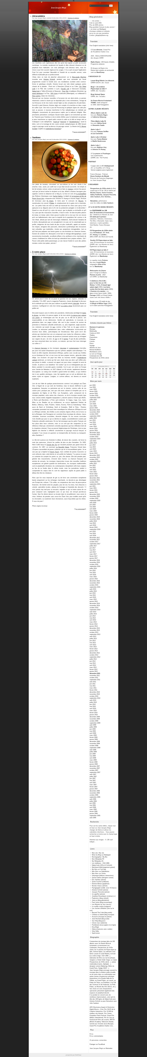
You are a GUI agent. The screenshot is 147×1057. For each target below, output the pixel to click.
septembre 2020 (95, 500)
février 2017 (93, 556)
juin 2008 (93, 754)
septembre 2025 (95, 397)
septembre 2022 (95, 461)
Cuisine (92, 341)
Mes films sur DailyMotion (100, 871)
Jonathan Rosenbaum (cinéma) (102, 896)
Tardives (36, 137)
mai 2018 (93, 533)
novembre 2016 (95, 562)
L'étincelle (75, 303)
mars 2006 (93, 809)
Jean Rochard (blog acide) (100, 919)
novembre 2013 (95, 630)
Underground (109, 166)
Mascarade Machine (79, 77)
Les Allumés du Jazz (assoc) (101, 904)
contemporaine (74, 348)
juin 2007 (93, 778)
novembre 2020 (95, 496)
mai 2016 (93, 572)
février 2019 (93, 527)
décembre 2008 (95, 741)
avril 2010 (93, 708)
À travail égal (105, 285)
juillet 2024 (93, 418)
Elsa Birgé (95, 927)
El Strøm (50, 201)
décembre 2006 (95, 791)
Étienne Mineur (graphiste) (100, 884)
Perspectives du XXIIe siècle (102, 230)
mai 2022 (93, 467)
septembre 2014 (95, 610)
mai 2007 (93, 780)
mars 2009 (93, 735)
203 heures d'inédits (107, 62)
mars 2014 (93, 622)
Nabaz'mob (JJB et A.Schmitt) (102, 865)
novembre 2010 (95, 694)
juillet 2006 (93, 801)
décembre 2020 (95, 494)
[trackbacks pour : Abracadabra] (85, 132)
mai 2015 (93, 595)
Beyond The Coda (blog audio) (102, 912)
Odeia (52, 203)
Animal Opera (100, 94)
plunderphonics (74, 122)
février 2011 (93, 690)
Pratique (92, 339)
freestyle (63, 122)
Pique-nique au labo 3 (100, 250)
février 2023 (93, 453)
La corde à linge (66, 306)
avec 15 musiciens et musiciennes (102, 212)
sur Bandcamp (102, 277)
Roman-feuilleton (95, 350)
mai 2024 (93, 422)
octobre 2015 (94, 585)
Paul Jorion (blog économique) (102, 902)
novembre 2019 (95, 519)
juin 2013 (93, 640)
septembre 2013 (95, 634)
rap (56, 339)
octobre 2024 (94, 414)
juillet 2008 (93, 752)
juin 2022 (93, 465)
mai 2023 (93, 447)
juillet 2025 (93, 400)
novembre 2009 (95, 719)
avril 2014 (93, 620)
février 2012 (93, 669)
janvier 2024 (94, 430)
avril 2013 (93, 645)
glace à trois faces (96, 293)
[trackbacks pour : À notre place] (85, 509)
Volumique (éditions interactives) (102, 875)
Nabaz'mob (36, 91)
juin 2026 (93, 385)
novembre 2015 (95, 583)
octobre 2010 (94, 696)
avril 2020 (93, 509)
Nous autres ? (36, 96)
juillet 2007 (93, 776)
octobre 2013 (94, 632)
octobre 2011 (94, 677)
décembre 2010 (95, 692)
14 (99, 373)
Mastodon (109, 1048)
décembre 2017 (95, 537)
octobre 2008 (94, 745)
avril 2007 (93, 782)
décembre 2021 (95, 478)
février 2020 (93, 513)
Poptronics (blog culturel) (100, 898)
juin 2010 (93, 704)
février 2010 (93, 712)
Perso (91, 343)
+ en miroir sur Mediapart (97, 29)
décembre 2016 (95, 560)
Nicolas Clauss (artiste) (99, 886)
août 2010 (93, 700)
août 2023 (93, 441)
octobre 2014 (94, 607)
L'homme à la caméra (97, 291)
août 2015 (93, 589)
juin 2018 (93, 531)
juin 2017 (93, 548)
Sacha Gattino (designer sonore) (102, 877)
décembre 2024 (95, 410)
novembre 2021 (95, 480)
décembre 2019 (95, 517)
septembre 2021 (95, 484)
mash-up (56, 122)
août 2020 (93, 502)
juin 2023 (93, 445)
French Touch (54, 452)
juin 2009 (93, 729)
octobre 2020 (94, 498)
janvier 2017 (94, 558)
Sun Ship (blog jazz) (98, 921)
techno (66, 339)
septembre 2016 (95, 566)
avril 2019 (93, 525)
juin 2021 (93, 486)
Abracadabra (38, 16)
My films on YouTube (99, 869)
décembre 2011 (95, 673)
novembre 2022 (95, 457)
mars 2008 (93, 760)
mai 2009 (93, 731)
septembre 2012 (95, 657)
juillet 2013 (93, 638)
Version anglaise (96, 170)
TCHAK (93, 103)
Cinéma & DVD (95, 333)
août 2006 (93, 799)
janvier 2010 (94, 715)
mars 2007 (93, 785)
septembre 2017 (95, 544)
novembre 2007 (95, 768)
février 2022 (93, 474)
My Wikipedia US (97, 861)
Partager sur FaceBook (97, 1044)
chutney (70, 189)
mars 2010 (93, 710)
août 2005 (93, 817)
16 (106, 373)
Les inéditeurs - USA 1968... (101, 863)
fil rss (91, 1034)
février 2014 (93, 624)
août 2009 (93, 725)
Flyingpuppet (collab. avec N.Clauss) (104, 888)
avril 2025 (93, 404)
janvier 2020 (94, 515)
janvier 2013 (94, 651)
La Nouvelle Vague (62, 447)
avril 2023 (93, 449)
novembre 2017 (95, 539)
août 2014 (93, 612)
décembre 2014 (95, 603)
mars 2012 (93, 667)
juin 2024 (93, 420)
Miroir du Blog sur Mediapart (101, 855)
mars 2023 (93, 451)
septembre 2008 (95, 748)
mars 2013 (93, 647)
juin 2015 (93, 593)
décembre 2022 (95, 455)
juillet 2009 (93, 727)
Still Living (53, 93)
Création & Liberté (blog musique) (103, 914)
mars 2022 (93, 472)
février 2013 (93, 649)
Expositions (93, 337)
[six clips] (89, 197)
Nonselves (94, 201)
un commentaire (80, 509)
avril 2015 (93, 597)
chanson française (40, 348)
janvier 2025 (94, 408)
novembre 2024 (95, 412)
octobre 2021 (94, 482)
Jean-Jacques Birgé (58, 7)
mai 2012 (93, 663)
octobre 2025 (94, 395)
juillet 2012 (93, 659)
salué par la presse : (99, 217)
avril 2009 (93, 733)
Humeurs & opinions (73, 18)
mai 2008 (93, 756)
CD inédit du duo (100, 301)
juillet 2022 (93, 463)
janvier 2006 (94, 813)
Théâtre (92, 335)
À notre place (38, 252)
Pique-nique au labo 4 (98, 89)
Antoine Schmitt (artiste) (100, 890)
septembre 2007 (95, 772)
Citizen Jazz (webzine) (99, 923)
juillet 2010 (93, 702)
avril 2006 (93, 807)
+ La (107, 291)
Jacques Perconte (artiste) (100, 892)
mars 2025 (93, 406)
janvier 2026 (94, 393)
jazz (54, 327)
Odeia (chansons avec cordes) (102, 929)
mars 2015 (93, 599)
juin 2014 (93, 616)
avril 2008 (93, 758)
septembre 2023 (95, 439)
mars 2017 (93, 554)
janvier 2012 (94, 671)
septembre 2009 (95, 723)
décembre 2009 (95, 717)
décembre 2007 (95, 766)
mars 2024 (93, 426)
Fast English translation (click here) (101, 45)
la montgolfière (81, 194)
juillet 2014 (93, 614)
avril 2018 (93, 535)
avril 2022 (93, 469)
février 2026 (93, 391)
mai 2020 (93, 507)
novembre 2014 (95, 605)
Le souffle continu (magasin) (101, 906)
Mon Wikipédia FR (98, 859)
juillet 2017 (93, 546)
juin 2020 (93, 505)
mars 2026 (93, 389)
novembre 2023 (95, 434)
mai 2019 (93, 523)
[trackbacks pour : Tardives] (85, 246)
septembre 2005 (95, 815)
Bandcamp (103, 246)
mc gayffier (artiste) (98, 894)
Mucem (80, 201)
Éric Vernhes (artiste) (99, 880)
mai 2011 (93, 686)
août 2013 (93, 636)
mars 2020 (93, 511)
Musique (92, 329)
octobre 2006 (94, 795)
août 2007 (93, 774)
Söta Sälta (95, 931)
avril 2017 (93, 552)
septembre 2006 (95, 797)
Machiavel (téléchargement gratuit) (103, 867)
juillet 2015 (93, 591)
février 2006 (93, 811)
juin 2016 (93, 570)
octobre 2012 (94, 655)
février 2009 (93, 737)
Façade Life (65, 89)
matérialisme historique (53, 129)
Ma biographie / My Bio (99, 857)
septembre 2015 (95, 587)
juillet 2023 (93, 443)
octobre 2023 (94, 437)
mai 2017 (93, 550)
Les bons (106, 287)
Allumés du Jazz (95, 347)
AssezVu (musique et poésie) (102, 917)
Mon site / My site (98, 853)
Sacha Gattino (58, 196)
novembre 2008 (95, 743)
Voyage (92, 345)
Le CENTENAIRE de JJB (98, 210)
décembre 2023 (95, 432)
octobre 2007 (94, 770)
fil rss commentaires (96, 1036)
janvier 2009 (94, 739)
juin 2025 (93, 402)
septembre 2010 (95, 698)
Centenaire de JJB (96, 356)
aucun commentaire (79, 132)
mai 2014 (93, 618)
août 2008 (93, 750)
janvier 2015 (94, 601)
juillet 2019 (93, 521)
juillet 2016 (93, 568)
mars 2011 (93, 688)
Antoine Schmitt (49, 79)
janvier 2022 (94, 476)
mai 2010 (93, 706)
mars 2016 (93, 577)
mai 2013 (93, 643)
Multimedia (93, 331)
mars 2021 (93, 488)
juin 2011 (92, 684)
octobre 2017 (94, 542)
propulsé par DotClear (73, 1055)
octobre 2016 (94, 564)
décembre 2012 (95, 653)
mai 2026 (93, 387)
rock (77, 327)
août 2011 (93, 682)
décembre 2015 (95, 581)
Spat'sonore (96, 933)
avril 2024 (93, 424)
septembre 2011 (95, 680)
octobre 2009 (94, 721)
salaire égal (94, 287)
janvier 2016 (94, 579)
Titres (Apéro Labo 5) (98, 121)
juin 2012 (93, 661)
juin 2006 (93, 803)
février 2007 (93, 787)
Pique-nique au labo (105, 240)
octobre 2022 (94, 459)
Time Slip (65, 91)
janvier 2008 (94, 764)
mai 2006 (93, 805)
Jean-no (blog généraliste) (100, 900)
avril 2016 (93, 574)
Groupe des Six (52, 445)
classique (63, 348)
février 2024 (93, 428)
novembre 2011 (95, 675)
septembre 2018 (95, 529)
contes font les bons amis (99, 289)
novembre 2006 (95, 793)
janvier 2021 (94, 492)
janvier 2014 (94, 626)
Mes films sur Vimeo (99, 873)
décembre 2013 (95, 628)
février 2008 (93, 762)
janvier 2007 (94, 789)
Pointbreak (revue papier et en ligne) (104, 925)
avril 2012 (93, 665)
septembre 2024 (95, 416)
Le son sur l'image (96, 354)
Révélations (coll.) (96, 352)
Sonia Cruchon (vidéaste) (100, 881)
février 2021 (93, 490)
